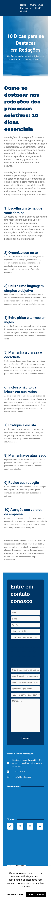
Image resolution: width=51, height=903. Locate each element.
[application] (29, 8)
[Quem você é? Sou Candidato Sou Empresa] (25, 631)
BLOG (38, 8)
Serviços (24, 8)
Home (23, 5)
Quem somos (36, 5)
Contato (24, 11)
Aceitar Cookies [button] (36, 894)
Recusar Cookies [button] (15, 894)
